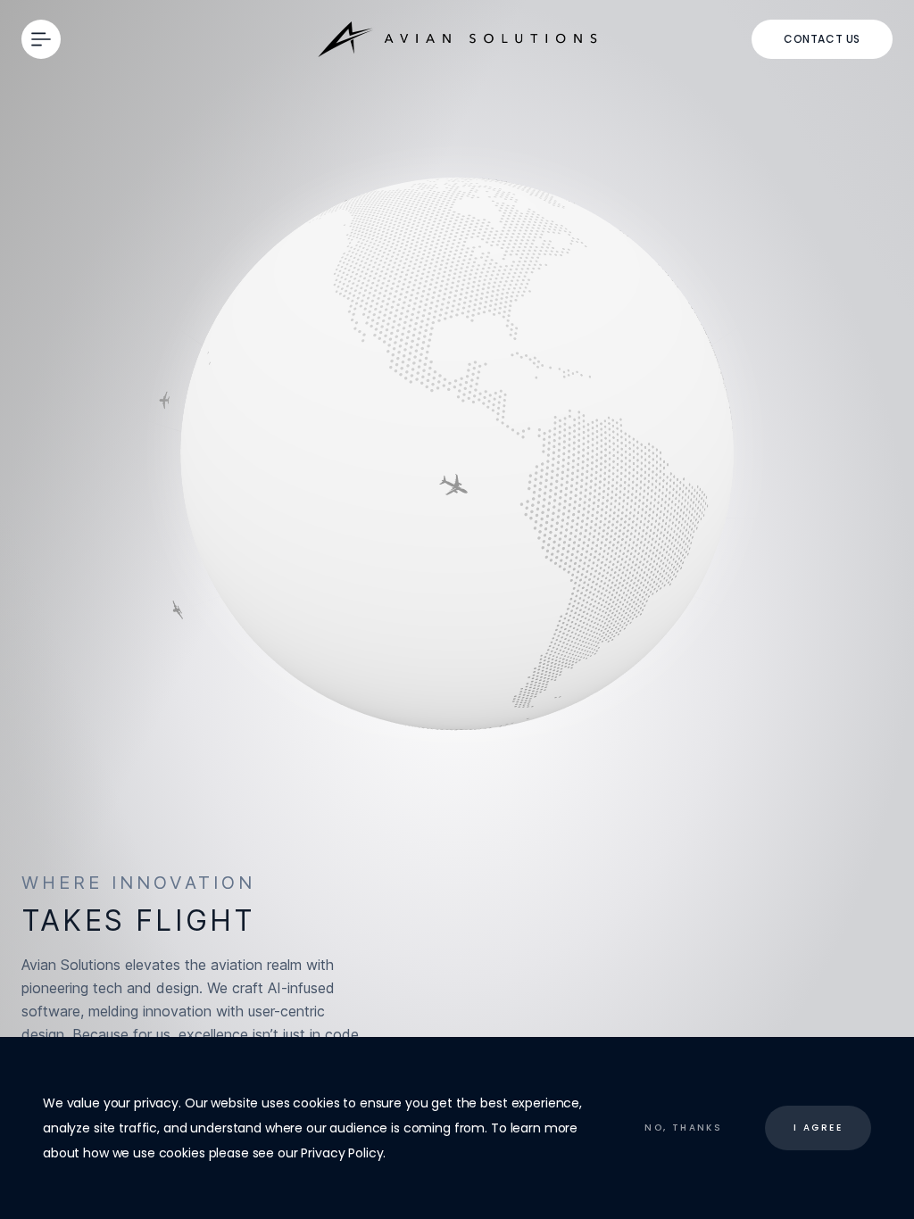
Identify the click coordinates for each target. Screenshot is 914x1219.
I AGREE (818, 1127)
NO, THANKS (683, 1127)
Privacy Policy (342, 1153)
